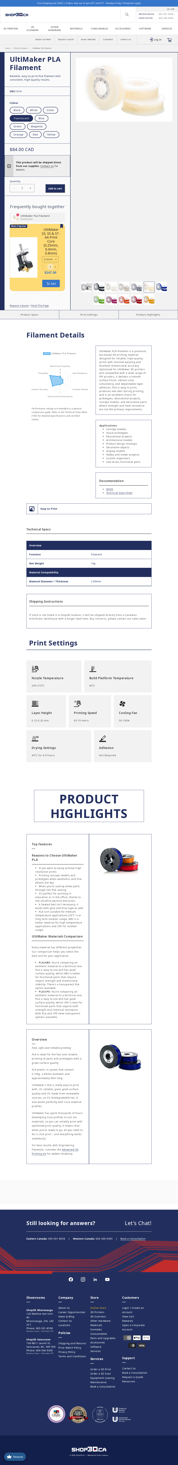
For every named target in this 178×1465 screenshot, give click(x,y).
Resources (128, 1381)
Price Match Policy (69, 1347)
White (34, 110)
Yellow (51, 134)
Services (167, 28)
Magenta (37, 126)
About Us (64, 1307)
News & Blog (66, 1316)
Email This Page (40, 305)
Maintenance (98, 1382)
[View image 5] (136, 287)
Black (17, 110)
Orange (18, 134)
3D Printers (10, 28)
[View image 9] (111, 299)
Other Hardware (54, 29)
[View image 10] (124, 299)
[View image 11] (136, 299)
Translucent (21, 118)
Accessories (123, 28)
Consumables (99, 28)
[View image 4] (124, 287)
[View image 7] (161, 287)
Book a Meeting (88, 39)
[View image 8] (99, 299)
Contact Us (125, 39)
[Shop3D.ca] (24, 14)
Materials (76, 28)
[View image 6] (149, 287)
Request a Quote (66, 39)
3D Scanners (33, 29)
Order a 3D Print (43, 39)
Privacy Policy (66, 1352)
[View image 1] (86, 287)
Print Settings (89, 314)
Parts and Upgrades (103, 1338)
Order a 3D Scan (100, 1373)
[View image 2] (99, 287)
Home (7, 48)
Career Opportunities (71, 1312)
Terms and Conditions (72, 1356)
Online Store (98, 1307)
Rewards (127, 1320)
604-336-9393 (166, 18)
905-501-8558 (166, 14)
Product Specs (30, 314)
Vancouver (146, 18)
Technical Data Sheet (119, 492)
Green (18, 126)
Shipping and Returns (72, 1343)
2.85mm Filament (20, 48)
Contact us (47, 166)
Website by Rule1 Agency (97, 1455)
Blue (41, 118)
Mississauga (146, 14)
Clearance (108, 39)
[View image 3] (111, 287)
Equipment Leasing (102, 1378)
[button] (127, 14)
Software (145, 28)
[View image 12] (149, 299)
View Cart (128, 1316)
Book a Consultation (132, 1238)
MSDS (109, 489)
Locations (64, 1325)
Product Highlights (148, 314)
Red (35, 134)
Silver (50, 110)
